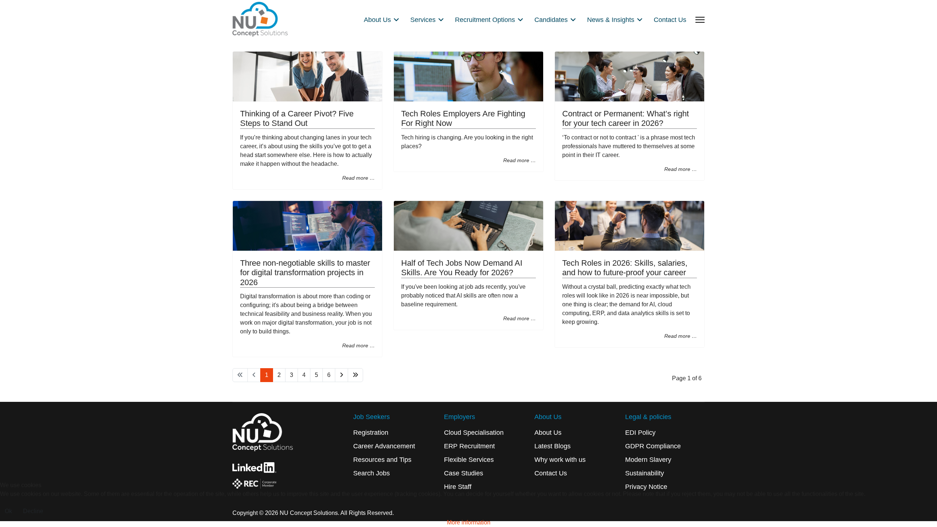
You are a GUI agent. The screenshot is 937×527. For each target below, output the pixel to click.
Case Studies (463, 473)
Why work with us (560, 459)
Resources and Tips (382, 459)
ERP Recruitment (469, 446)
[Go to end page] (355, 375)
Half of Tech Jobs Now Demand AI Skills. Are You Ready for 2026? (461, 267)
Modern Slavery (648, 459)
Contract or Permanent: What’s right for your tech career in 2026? (625, 118)
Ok (8, 511)
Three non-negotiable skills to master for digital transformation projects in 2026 (305, 272)
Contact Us (670, 19)
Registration (370, 432)
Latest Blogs (552, 446)
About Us (547, 432)
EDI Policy (640, 432)
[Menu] (700, 19)
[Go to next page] (341, 375)
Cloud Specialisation (474, 432)
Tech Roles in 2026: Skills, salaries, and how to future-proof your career (624, 267)
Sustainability (644, 473)
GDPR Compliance (653, 446)
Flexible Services (469, 459)
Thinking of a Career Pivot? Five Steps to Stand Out (297, 118)
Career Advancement (384, 446)
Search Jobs (371, 473)
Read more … (358, 178)
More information (468, 522)
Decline (33, 511)
